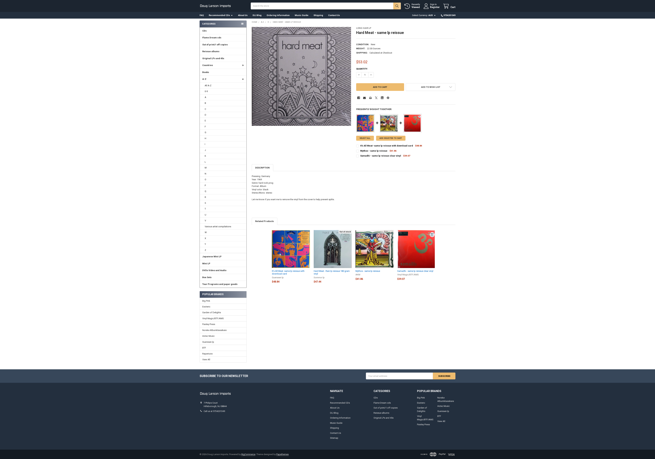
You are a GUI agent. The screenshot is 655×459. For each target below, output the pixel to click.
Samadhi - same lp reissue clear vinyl (380, 155)
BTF (204, 347)
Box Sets (207, 277)
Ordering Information (278, 15)
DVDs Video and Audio (214, 270)
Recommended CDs (219, 15)
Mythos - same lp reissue (374, 151)
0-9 (206, 91)
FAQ (202, 15)
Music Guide (301, 15)
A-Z (204, 79)
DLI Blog (257, 15)
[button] (430, 87)
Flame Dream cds (211, 37)
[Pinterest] (387, 97)
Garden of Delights (211, 312)
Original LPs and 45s (213, 58)
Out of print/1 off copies (215, 44)
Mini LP (206, 263)
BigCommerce (248, 454)
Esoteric (206, 306)
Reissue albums (210, 51)
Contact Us (334, 15)
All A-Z (208, 85)
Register (435, 7)
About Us (243, 15)
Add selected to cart (391, 138)
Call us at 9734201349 (214, 411)
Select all (365, 138)
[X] (376, 97)
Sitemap (334, 438)
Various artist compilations (218, 226)
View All (206, 359)
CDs (204, 30)
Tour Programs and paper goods (219, 284)
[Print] (370, 97)
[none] (301, 76)
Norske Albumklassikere (214, 330)
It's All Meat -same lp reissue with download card (386, 145)
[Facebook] (358, 97)
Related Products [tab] (264, 221)
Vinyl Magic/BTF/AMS (213, 318)
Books (205, 72)
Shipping (318, 15)
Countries (207, 65)
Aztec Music (208, 336)
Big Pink (206, 301)
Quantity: (362, 69)
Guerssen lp (208, 342)
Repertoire (207, 353)
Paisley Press (208, 324)
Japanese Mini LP (212, 256)
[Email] (364, 97)
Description (262, 167)
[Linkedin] (382, 97)
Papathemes (282, 454)
